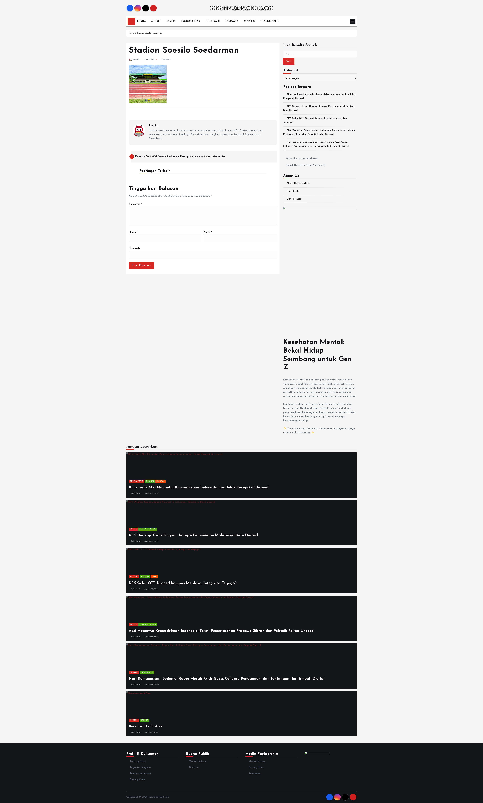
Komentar (135, 204)
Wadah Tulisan (197, 761)
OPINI (154, 577)
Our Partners (294, 199)
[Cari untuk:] (320, 54)
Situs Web (134, 248)
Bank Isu (194, 767)
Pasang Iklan (256, 767)
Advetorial (254, 773)
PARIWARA (232, 21)
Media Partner (257, 761)
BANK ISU (249, 21)
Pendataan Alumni (140, 773)
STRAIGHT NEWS (147, 529)
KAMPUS (160, 481)
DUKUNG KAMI (269, 21)
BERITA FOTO (136, 481)
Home (131, 33)
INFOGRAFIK (213, 21)
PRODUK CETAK (190, 21)
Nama (133, 232)
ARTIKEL (156, 21)
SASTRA (171, 21)
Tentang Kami (138, 761)
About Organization (298, 183)
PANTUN (134, 720)
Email (208, 232)
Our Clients (293, 191)
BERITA (141, 21)
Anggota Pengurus (140, 767)
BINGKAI (150, 481)
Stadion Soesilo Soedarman (149, 33)
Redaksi (136, 60)
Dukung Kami (137, 780)
